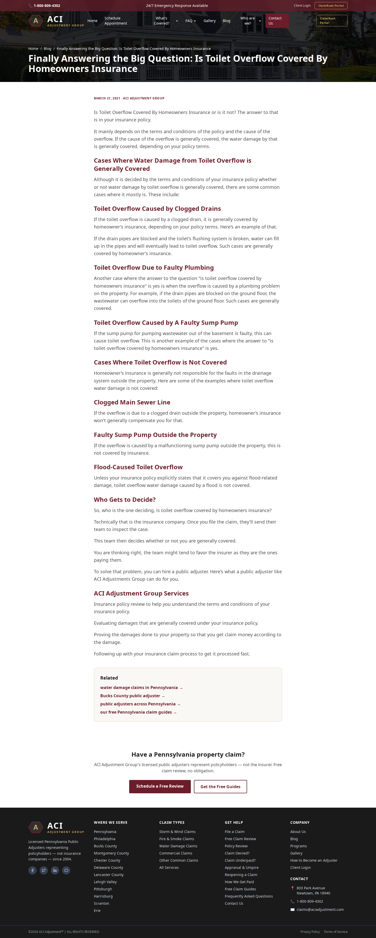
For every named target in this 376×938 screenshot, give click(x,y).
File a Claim (235, 831)
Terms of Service (336, 932)
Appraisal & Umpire (242, 867)
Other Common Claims (178, 860)
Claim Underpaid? (240, 860)
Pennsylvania (105, 831)
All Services (169, 867)
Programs (298, 845)
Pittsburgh (103, 889)
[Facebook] (32, 870)
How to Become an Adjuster (314, 860)
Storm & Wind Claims (177, 831)
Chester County (107, 860)
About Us (298, 831)
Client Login (302, 6)
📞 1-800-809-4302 (44, 5)
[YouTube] (66, 870)
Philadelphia (104, 838)
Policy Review (236, 845)
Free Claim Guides (240, 889)
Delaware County (108, 867)
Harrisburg (103, 896)
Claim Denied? (237, 853)
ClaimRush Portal (331, 5)
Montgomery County (111, 853)
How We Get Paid (239, 881)
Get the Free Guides (220, 786)
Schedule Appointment (116, 21)
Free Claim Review (240, 838)
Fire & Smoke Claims (176, 838)
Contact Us (275, 21)
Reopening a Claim (241, 874)
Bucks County (105, 845)
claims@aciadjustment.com (320, 909)
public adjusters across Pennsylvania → (140, 704)
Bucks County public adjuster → (132, 696)
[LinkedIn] (55, 870)
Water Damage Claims (178, 845)
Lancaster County (109, 874)
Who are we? (247, 21)
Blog (226, 20)
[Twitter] (44, 870)
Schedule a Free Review (160, 786)
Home (92, 20)
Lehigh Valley (105, 881)
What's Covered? (161, 21)
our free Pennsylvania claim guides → (138, 712)
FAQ (188, 20)
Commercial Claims (175, 853)
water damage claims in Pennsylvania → (141, 687)
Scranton (101, 903)
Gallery (210, 20)
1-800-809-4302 (310, 901)
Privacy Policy (310, 932)
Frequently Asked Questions (249, 896)
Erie (97, 910)
